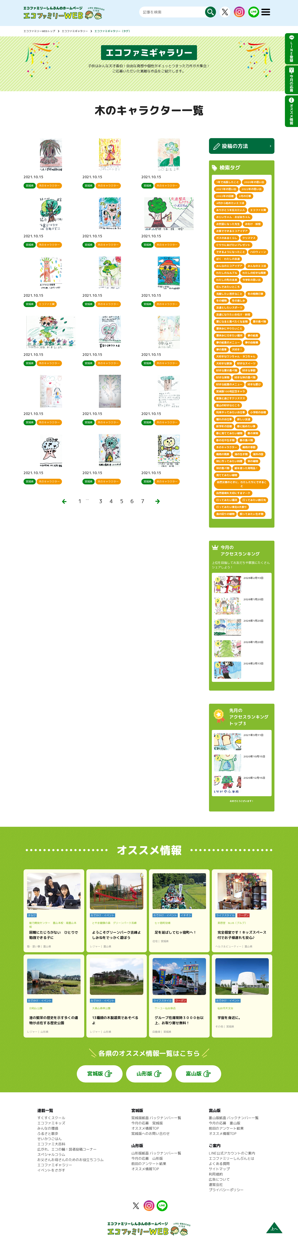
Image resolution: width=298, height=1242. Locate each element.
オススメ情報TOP (145, 1128)
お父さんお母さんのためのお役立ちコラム (70, 1159)
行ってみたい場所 (226, 500)
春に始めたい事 (246, 426)
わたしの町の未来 (226, 280)
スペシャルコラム (51, 1154)
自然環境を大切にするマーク (233, 493)
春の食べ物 (246, 440)
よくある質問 (219, 1163)
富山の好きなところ (228, 405)
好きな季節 (248, 370)
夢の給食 (253, 335)
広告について (219, 1179)
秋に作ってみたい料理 (229, 461)
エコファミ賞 (258, 210)
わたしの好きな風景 (254, 273)
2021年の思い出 (226, 189)
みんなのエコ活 (257, 266)
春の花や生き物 (225, 440)
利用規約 (216, 1174)
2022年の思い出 (251, 189)
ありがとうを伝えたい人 (230, 210)
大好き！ (237, 349)
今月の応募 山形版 (147, 1158)
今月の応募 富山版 (224, 1123)
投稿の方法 (235, 146)
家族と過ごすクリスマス (230, 398)
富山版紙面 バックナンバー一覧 (234, 1117)
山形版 (144, 1073)
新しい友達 (243, 419)
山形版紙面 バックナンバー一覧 (156, 1153)
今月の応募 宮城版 (147, 1123)
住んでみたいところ (228, 287)
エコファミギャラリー (75, 31)
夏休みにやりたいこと (229, 328)
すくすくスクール (51, 1117)
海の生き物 (241, 454)
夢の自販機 (251, 342)
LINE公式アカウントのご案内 (232, 1153)
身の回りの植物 (225, 514)
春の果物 (253, 433)
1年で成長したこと (227, 182)
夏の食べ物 (259, 321)
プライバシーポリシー (226, 1189)
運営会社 (216, 1184)
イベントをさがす (51, 1170)
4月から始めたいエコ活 (230, 203)
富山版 (194, 1073)
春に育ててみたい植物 (229, 433)
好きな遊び (254, 384)
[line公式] (162, 1208)
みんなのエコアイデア (229, 266)
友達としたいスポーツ (229, 307)
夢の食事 (221, 349)
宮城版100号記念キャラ (230, 391)
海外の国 (258, 454)
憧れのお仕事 (224, 419)
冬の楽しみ (238, 300)
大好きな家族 (224, 363)
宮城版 (95, 1073)
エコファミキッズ (51, 1123)
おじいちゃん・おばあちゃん (233, 217)
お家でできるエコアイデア (232, 231)
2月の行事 (245, 196)
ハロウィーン (258, 252)
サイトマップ (219, 1169)
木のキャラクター (226, 447)
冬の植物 (221, 300)
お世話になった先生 (228, 224)
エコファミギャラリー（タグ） (112, 31)
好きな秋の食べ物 (245, 377)
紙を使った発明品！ (246, 468)
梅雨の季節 (248, 447)
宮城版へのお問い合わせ (150, 1133)
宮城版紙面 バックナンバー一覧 (156, 1117)
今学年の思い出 (251, 280)
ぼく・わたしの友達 (228, 259)
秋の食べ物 (222, 468)
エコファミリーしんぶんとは (231, 1158)
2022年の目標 (225, 196)
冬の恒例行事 (255, 294)
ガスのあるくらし (226, 238)
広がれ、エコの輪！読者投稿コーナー (67, 1149)
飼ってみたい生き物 (251, 514)
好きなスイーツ (246, 363)
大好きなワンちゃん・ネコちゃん (235, 356)
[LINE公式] (253, 14)
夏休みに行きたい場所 (229, 335)
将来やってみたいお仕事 (230, 412)
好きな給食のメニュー (229, 384)
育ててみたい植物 (226, 475)
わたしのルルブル (226, 273)
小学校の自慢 (258, 412)
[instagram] (239, 14)
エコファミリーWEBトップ (39, 31)
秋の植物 (253, 461)
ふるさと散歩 (47, 1133)
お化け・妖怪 (253, 224)
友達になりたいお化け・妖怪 (233, 314)
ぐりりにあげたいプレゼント (233, 245)
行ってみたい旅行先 (254, 500)
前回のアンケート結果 (148, 1163)
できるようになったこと (230, 252)
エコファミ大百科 (51, 1144)
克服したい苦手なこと (229, 294)
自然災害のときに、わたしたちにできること (242, 484)
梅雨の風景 (222, 454)
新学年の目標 (224, 426)
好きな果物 (222, 377)
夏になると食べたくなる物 (232, 321)
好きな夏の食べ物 (226, 370)
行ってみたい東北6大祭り (231, 507)
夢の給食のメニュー (228, 342)
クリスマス (248, 238)
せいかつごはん (49, 1138)
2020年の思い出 (254, 182)
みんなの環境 (47, 1128)
